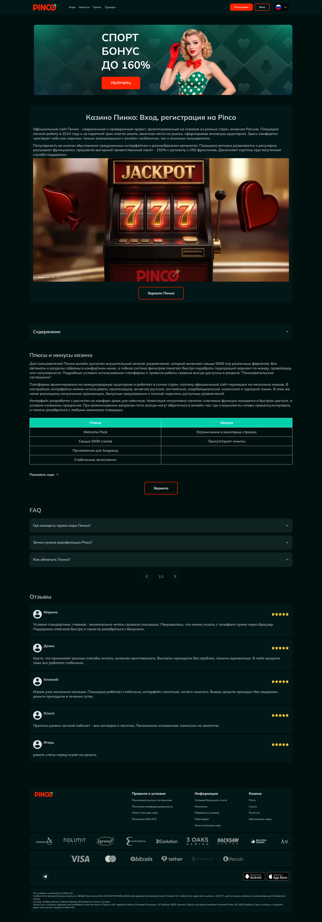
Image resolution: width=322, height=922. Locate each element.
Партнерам (202, 819)
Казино (255, 793)
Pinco (252, 800)
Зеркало (161, 488)
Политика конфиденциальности (152, 806)
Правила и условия (149, 793)
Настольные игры (260, 819)
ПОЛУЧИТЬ (121, 83)
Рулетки (254, 812)
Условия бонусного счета (211, 800)
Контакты (201, 806)
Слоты (253, 806)
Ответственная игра (145, 812)
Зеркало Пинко (161, 293)
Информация (206, 793)
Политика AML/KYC (144, 819)
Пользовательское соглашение (152, 800)
